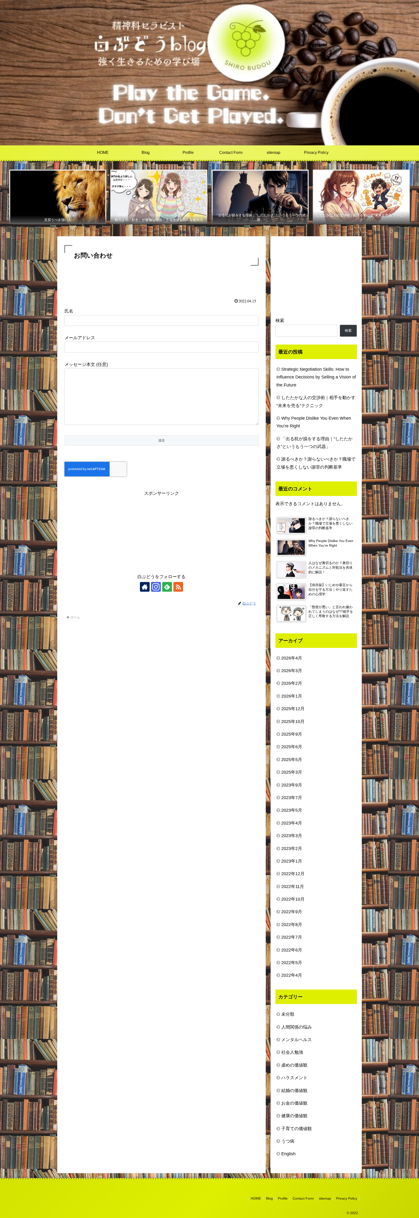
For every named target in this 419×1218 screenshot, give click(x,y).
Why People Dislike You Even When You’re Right (313, 422)
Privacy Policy (346, 1198)
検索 (279, 320)
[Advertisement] (161, 280)
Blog (269, 1198)
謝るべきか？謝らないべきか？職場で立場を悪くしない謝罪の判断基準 (315, 463)
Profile (283, 1198)
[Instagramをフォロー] (156, 587)
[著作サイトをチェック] (145, 587)
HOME (256, 1198)
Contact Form (303, 1198)
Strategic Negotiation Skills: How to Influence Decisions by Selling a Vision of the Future (316, 377)
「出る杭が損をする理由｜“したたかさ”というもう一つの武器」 (314, 442)
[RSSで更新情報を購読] (178, 587)
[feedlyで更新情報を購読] (167, 587)
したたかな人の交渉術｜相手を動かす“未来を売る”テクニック (315, 401)
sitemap (325, 1198)
